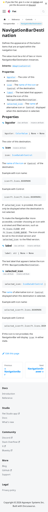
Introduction (8, 393)
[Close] (46, 3)
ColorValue (22, 133)
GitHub (36, 2)
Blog (4, 466)
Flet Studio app (9, 413)
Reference (7, 398)
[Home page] (4, 19)
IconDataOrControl (22, 155)
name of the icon (27, 84)
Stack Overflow (9, 441)
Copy (41, 132)
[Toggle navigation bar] (4, 11)
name (32, 103)
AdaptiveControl (22, 66)
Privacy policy (9, 490)
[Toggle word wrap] (37, 325)
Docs (4, 417)
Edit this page (12, 353)
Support (6, 474)
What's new (8, 422)
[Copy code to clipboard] (42, 181)
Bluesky (6, 450)
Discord (32, 5)
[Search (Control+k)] (43, 11)
